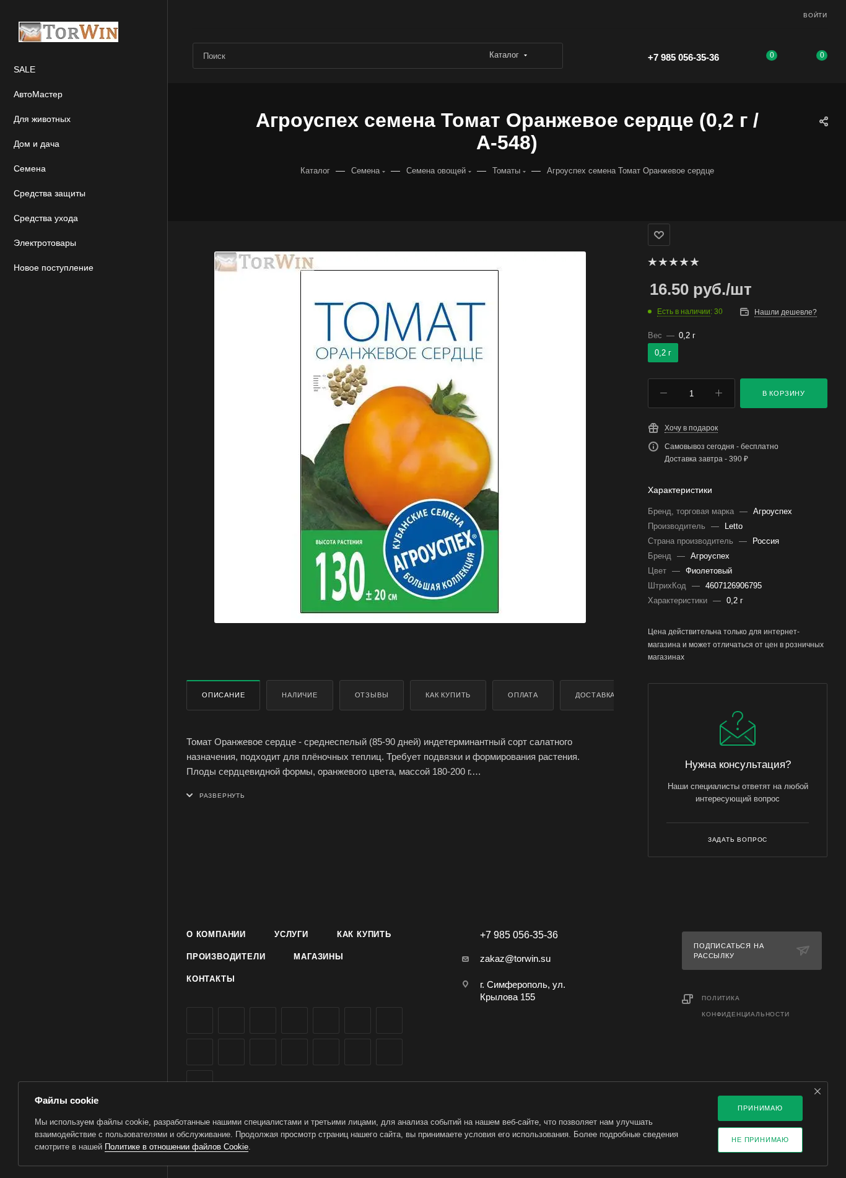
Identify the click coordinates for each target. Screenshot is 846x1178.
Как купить (448, 695)
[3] (673, 262)
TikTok (326, 1052)
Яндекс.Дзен (294, 1052)
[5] (694, 262)
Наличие (300, 695)
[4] (683, 262)
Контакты (210, 979)
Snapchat (389, 1052)
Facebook (231, 1020)
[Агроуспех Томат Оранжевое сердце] (400, 437)
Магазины (318, 956)
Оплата (523, 695)
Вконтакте (199, 1020)
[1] (652, 262)
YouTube (357, 1020)
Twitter (263, 1020)
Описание (223, 695)
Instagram (294, 1020)
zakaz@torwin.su (515, 958)
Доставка (595, 695)
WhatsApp (263, 1052)
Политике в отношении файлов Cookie (176, 1146)
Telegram (326, 1020)
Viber (231, 1052)
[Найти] (548, 56)
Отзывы (372, 695)
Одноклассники (389, 1020)
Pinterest (357, 1052)
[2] (662, 262)
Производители (225, 956)
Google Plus (199, 1052)
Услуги (291, 934)
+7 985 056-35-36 (683, 57)
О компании (216, 934)
